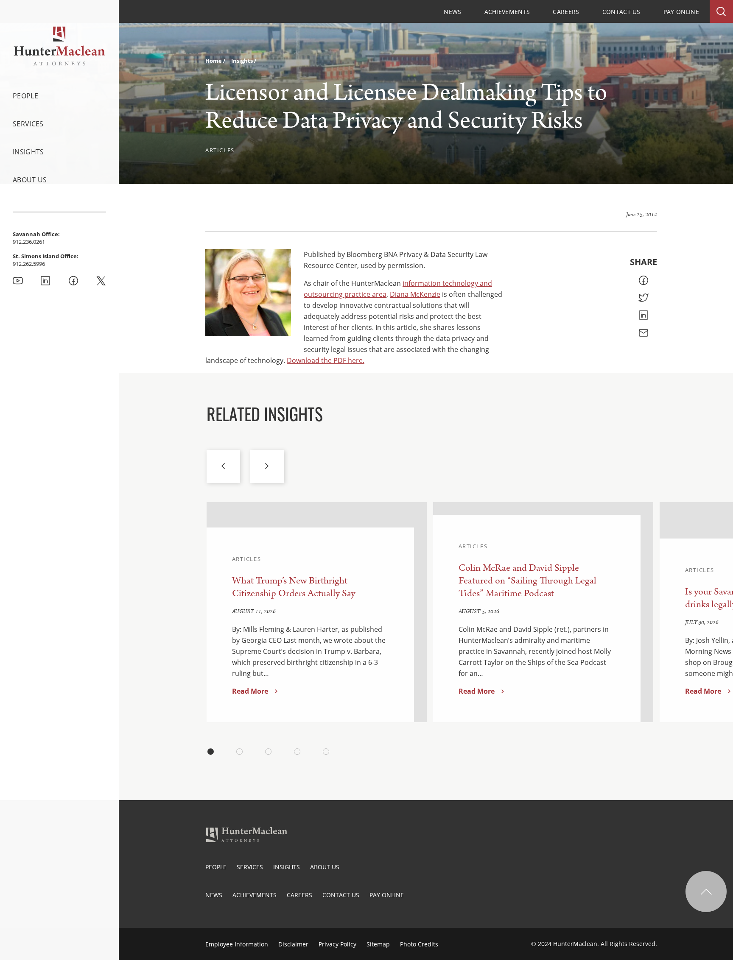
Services (28, 123)
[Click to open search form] (721, 11)
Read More (250, 691)
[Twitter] (101, 280)
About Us (30, 179)
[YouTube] (18, 281)
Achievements (507, 12)
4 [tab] (297, 751)
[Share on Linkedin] (643, 315)
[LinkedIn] (45, 281)
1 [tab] (211, 751)
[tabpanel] (317, 612)
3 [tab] (268, 751)
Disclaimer (293, 944)
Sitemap (378, 944)
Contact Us (621, 12)
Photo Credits (419, 944)
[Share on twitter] (643, 298)
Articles (220, 150)
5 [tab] (326, 751)
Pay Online (681, 12)
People (25, 95)
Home (214, 60)
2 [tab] (239, 751)
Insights (28, 151)
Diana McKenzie (415, 294)
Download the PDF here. (325, 360)
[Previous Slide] (224, 466)
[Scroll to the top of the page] (706, 891)
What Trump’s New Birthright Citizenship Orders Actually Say (293, 587)
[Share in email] (643, 333)
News (452, 12)
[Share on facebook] (643, 280)
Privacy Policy (337, 944)
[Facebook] (73, 281)
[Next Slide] (267, 466)
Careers (566, 12)
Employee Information (236, 944)
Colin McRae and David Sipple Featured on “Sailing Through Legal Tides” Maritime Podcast (527, 580)
